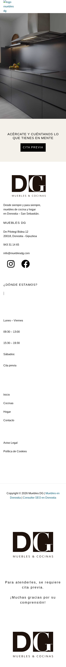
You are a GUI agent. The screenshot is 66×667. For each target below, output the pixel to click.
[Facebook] (25, 264)
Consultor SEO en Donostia (39, 497)
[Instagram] (11, 264)
